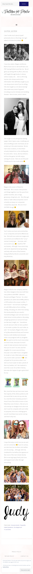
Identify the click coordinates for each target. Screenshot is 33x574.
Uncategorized (18, 527)
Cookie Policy (6, 567)
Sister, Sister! (10, 31)
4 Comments (7, 529)
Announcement (15, 525)
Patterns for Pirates (16, 13)
